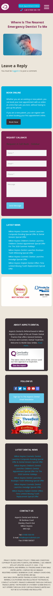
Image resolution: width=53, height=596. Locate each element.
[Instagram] (37, 388)
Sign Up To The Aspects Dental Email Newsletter (26, 398)
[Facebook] (15, 388)
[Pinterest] (29, 388)
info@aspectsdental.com (29, 537)
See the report (19, 365)
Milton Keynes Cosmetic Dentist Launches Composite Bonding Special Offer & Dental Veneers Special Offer (26, 234)
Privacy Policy (23, 560)
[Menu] (46, 7)
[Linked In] (24, 388)
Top (50, 592)
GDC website (46, 563)
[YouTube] (33, 388)
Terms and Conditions (40, 560)
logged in (16, 71)
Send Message (15, 205)
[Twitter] (20, 388)
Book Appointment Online (29, 6)
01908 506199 (28, 534)
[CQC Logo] (19, 356)
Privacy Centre (10, 560)
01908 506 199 (32, 10)
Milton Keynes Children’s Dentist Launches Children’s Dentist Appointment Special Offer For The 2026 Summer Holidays (26, 244)
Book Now (13, 122)
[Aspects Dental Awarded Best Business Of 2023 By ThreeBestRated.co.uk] (26, 419)
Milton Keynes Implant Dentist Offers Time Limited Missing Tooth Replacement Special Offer (26, 266)
